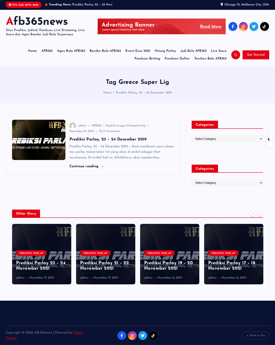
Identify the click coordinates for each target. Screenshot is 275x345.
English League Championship (126, 125)
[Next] (260, 213)
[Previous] (253, 213)
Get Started (256, 54)
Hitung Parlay (165, 51)
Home (32, 51)
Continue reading (84, 166)
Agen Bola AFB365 (71, 51)
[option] (41, 254)
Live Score (219, 51)
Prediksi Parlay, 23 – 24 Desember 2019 (144, 92)
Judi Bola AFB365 (194, 51)
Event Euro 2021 (137, 51)
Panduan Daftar (177, 58)
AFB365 (47, 51)
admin (82, 125)
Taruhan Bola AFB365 (210, 58)
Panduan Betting (147, 58)
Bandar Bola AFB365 (105, 51)
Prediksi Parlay (31, 253)
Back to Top (257, 335)
